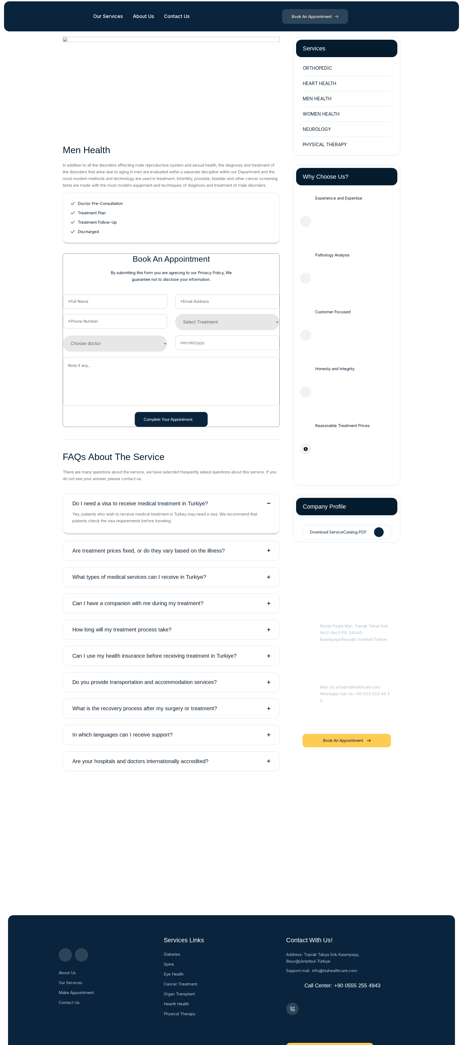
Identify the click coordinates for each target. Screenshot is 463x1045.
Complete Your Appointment (168, 419)
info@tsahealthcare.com (334, 970)
